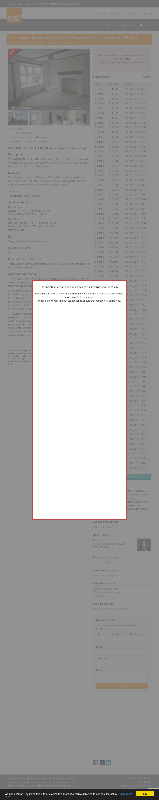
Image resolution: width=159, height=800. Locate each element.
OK (145, 794)
